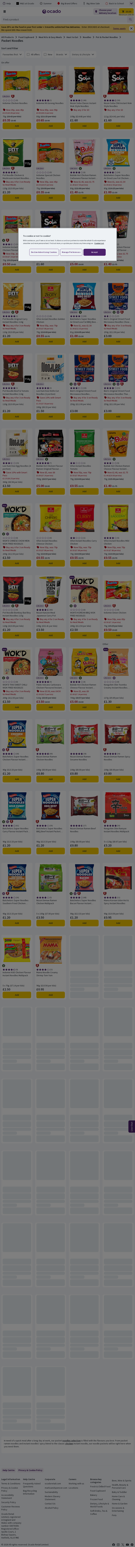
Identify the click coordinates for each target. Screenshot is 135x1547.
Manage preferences (71, 252)
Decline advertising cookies (44, 252)
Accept (94, 252)
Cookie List (99, 243)
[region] (67, 244)
